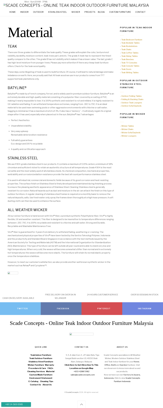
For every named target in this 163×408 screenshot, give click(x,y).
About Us (47, 384)
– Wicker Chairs (126, 129)
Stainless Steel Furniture (41, 361)
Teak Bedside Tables (130, 43)
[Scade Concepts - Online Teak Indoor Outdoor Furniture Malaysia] (76, 5)
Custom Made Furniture (40, 375)
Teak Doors (126, 69)
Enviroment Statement (40, 378)
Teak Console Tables (130, 66)
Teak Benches (127, 59)
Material (50, 371)
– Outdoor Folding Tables (131, 96)
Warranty (49, 365)
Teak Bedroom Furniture (131, 39)
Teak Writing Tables (130, 72)
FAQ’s (50, 368)
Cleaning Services (36, 371)
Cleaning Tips (46, 381)
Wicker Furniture (36, 365)
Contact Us (35, 384)
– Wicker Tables (127, 126)
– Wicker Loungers (128, 136)
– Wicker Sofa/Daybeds (130, 132)
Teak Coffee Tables (129, 53)
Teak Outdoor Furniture (40, 358)
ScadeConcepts (72, 392)
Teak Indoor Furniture (40, 355)
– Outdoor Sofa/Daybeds (130, 106)
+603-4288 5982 (12, 2)
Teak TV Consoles (129, 62)
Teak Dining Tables (129, 56)
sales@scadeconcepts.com (65, 2)
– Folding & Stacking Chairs (131, 99)
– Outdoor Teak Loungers (131, 102)
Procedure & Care (37, 368)
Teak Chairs (126, 49)
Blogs (101, 12)
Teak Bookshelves (129, 46)
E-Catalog (33, 381)
